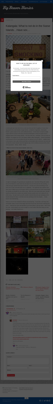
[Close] (42, 61)
